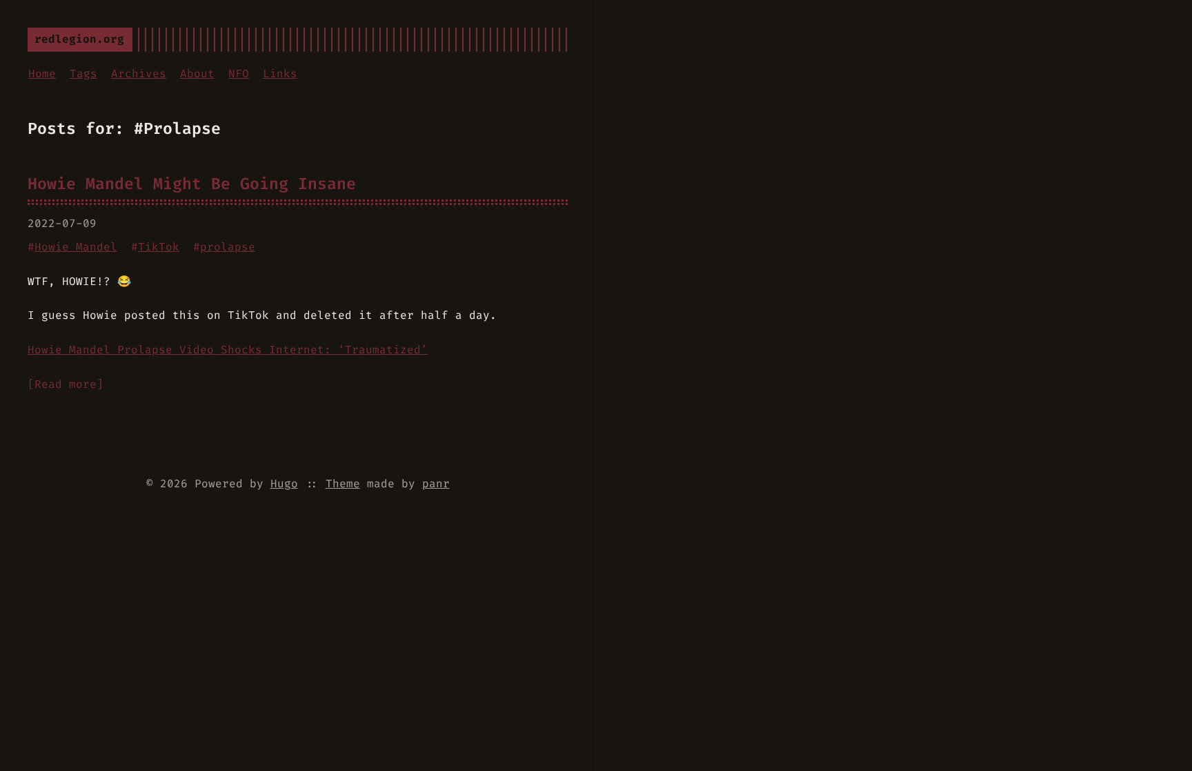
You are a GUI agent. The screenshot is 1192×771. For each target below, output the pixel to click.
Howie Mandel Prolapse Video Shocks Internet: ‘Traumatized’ (228, 349)
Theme (343, 483)
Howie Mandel (75, 247)
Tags (83, 73)
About (197, 73)
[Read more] (65, 384)
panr (436, 483)
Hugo (284, 483)
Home (42, 73)
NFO (238, 73)
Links (280, 73)
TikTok (158, 247)
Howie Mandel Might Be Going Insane (192, 183)
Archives (138, 73)
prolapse (227, 247)
